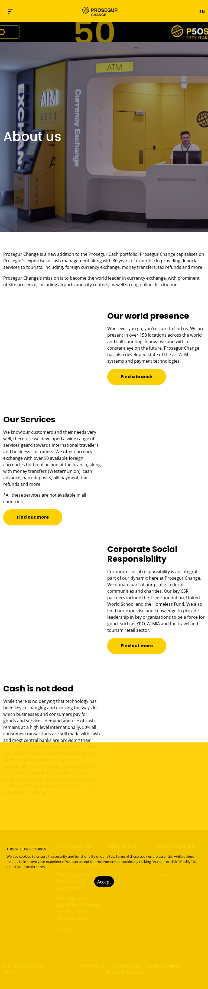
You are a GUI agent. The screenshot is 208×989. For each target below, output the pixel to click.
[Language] (192, 11)
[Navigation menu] (10, 11)
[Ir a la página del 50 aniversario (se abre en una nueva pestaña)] (104, 32)
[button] (200, 11)
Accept (104, 882)
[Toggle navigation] (182, 12)
